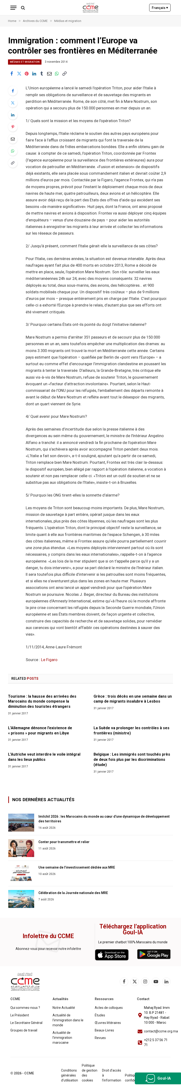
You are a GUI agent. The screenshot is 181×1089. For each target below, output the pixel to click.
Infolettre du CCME (48, 936)
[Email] (12, 139)
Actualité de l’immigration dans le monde (68, 1020)
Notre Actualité (64, 1008)
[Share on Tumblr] (41, 73)
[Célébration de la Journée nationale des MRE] (21, 899)
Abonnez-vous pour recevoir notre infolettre (48, 949)
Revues (100, 1038)
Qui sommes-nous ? (25, 1008)
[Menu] (13, 7)
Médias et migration (25, 61)
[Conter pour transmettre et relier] (21, 848)
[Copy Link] (64, 73)
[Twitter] (12, 103)
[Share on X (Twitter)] (19, 73)
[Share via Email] (49, 73)
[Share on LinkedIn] (34, 73)
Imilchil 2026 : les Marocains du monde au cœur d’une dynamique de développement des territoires (104, 819)
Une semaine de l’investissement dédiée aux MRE (76, 867)
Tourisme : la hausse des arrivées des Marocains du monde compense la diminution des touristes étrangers (42, 701)
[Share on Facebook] (11, 73)
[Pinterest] (12, 127)
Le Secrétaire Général (26, 1023)
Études (100, 1015)
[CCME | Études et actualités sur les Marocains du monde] (90, 7)
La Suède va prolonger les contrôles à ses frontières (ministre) (131, 730)
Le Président (19, 1015)
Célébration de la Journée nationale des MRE (73, 893)
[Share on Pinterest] (26, 73)
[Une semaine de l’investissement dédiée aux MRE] (21, 873)
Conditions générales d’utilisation (69, 1075)
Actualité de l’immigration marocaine (62, 1037)
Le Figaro (49, 660)
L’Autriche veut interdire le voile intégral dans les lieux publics (44, 757)
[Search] (22, 7)
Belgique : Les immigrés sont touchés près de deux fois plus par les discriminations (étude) (132, 759)
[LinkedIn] (12, 115)
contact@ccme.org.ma (161, 1031)
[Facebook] (12, 90)
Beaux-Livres (104, 1030)
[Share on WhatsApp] (56, 73)
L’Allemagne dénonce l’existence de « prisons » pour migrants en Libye (40, 730)
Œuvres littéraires (108, 1023)
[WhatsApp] (12, 151)
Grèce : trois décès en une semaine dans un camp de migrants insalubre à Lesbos (133, 699)
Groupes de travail (23, 1030)
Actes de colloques (109, 1008)
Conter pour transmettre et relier (64, 842)
